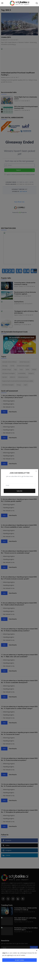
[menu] (2, 3)
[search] (36, 3)
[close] (36, 951)
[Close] (36, 471)
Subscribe (19, 491)
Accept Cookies (19, 960)
